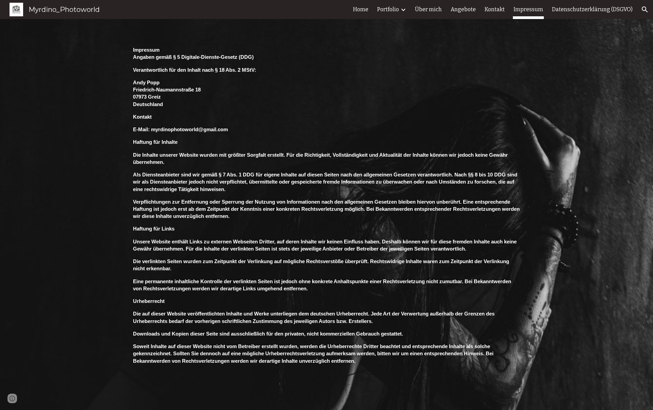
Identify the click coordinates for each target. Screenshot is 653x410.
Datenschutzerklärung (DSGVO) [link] (592, 9)
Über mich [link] (428, 9)
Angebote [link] (463, 9)
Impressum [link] (528, 9)
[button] (645, 9)
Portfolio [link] (388, 9)
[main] (326, 214)
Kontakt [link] (495, 9)
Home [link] (360, 9)
